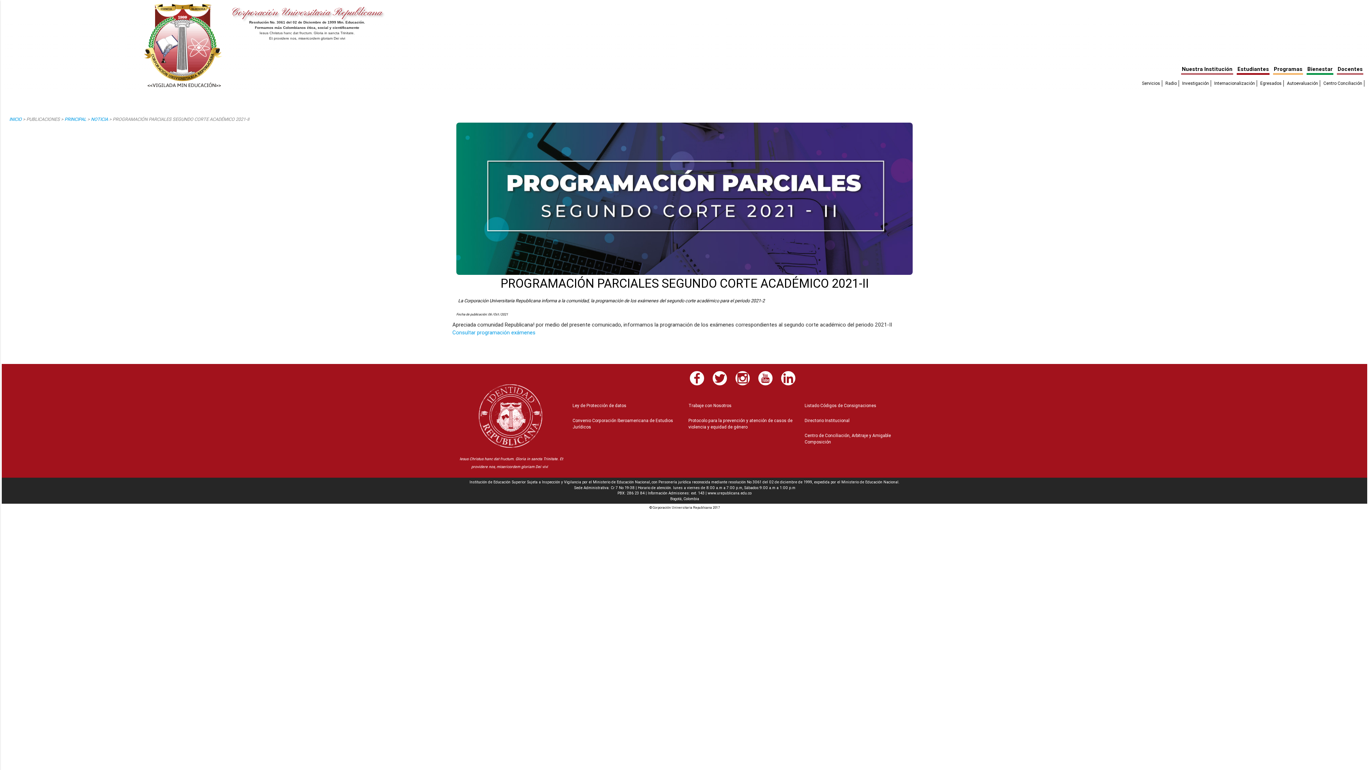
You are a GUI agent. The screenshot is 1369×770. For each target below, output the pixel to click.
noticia (99, 119)
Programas (1288, 69)
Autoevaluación (1302, 83)
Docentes (1350, 69)
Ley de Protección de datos (599, 405)
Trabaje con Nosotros (710, 405)
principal (75, 119)
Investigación (1195, 83)
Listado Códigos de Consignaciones (840, 405)
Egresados (1271, 83)
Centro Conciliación (1342, 83)
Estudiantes (1253, 69)
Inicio (15, 119)
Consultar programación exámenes (493, 332)
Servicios (1151, 83)
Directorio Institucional (827, 420)
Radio (1171, 83)
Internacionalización (1234, 83)
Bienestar (1320, 69)
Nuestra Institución (1207, 69)
